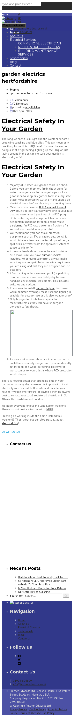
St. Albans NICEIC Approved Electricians (42, 581)
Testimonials (19, 58)
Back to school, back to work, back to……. (43, 577)
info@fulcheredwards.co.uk (30, 28)
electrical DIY (10, 423)
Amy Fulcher (32, 107)
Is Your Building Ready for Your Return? (42, 588)
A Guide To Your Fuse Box (34, 584)
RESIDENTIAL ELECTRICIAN (39, 47)
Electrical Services (23, 40)
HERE (49, 409)
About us (16, 36)
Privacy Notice (18, 709)
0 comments (20, 100)
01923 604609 (22, 32)
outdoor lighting (46, 288)
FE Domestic (20, 103)
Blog (13, 62)
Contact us (24, 638)
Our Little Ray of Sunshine (34, 592)
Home (14, 32)
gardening (16, 225)
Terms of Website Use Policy (36, 713)
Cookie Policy (37, 709)
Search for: (16, 595)
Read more (11, 432)
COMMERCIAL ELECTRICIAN (39, 43)
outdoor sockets (51, 255)
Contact (15, 65)
